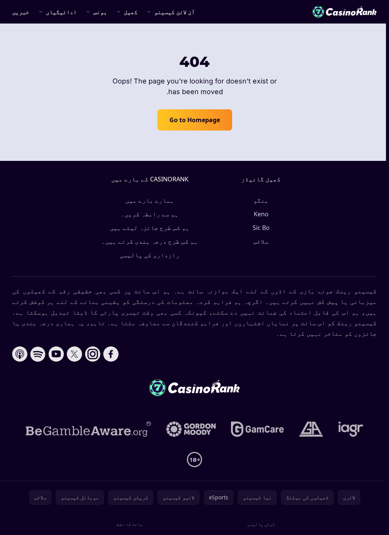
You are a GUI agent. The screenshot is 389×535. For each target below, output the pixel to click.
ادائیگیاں (61, 12)
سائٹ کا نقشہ (128, 524)
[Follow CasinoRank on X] (74, 354)
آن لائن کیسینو (174, 12)
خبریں (20, 12)
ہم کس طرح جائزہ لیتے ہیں (150, 227)
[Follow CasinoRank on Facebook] (111, 354)
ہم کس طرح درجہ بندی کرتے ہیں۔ (149, 241)
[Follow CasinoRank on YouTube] (56, 354)
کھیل (131, 12)
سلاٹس (261, 241)
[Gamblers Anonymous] (311, 429)
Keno (261, 214)
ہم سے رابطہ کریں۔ (150, 214)
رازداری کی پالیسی (150, 255)
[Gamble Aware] (88, 429)
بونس (100, 12)
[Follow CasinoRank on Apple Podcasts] (19, 354)
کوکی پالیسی (261, 524)
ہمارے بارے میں (149, 200)
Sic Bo (261, 227)
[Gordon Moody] (191, 429)
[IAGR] (351, 429)
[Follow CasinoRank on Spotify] (38, 354)
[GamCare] (257, 429)
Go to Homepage (194, 120)
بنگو (261, 200)
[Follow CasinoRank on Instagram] (92, 354)
